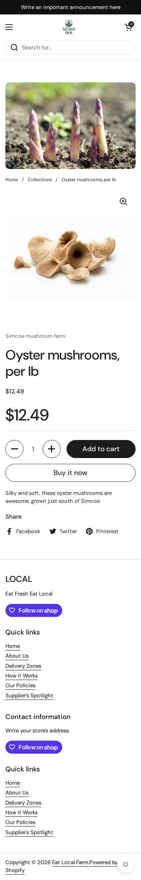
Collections (40, 180)
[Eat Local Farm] (69, 27)
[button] (128, 27)
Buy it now (70, 472)
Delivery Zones (23, 666)
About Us (17, 655)
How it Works (21, 675)
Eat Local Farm (70, 862)
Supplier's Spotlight (29, 695)
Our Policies (20, 685)
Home (11, 180)
